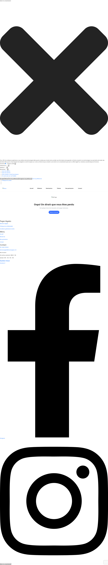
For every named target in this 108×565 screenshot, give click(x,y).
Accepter (2, 178)
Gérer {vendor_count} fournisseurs (10, 174)
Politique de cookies (7, 180)
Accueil (31, 188)
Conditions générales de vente (7, 229)
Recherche (2, 236)
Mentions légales (4, 223)
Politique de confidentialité (6, 226)
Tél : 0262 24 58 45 (4, 247)
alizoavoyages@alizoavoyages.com (8, 250)
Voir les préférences (13, 178)
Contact (80, 188)
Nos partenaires (69, 188)
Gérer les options (6, 171)
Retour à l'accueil (54, 212)
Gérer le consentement (5, 564)
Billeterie (39, 188)
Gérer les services (6, 172)
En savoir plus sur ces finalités (9, 176)
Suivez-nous (5, 260)
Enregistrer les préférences (25, 178)
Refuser (6, 178)
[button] (54, 80)
